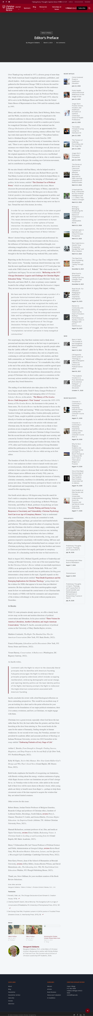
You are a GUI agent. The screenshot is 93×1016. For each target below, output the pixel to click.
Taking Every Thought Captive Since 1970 (46, 2)
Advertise (11, 1004)
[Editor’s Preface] (16, 929)
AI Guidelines (51, 998)
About (10, 986)
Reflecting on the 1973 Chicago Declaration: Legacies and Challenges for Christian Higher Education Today (34, 275)
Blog (9, 989)
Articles (49, 989)
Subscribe (11, 998)
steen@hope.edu (72, 995)
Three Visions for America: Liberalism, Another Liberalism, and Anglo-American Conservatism (34, 621)
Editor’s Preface (12, 936)
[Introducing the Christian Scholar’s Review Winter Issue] (52, 929)
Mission (49, 986)
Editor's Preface (46, 33)
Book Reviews (51, 992)
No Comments (60, 42)
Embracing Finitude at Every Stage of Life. (36, 742)
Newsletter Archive (14, 995)
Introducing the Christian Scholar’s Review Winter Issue (52, 937)
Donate (10, 1001)
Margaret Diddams (34, 42)
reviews (45, 813)
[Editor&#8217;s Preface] (34, 929)
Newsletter (11, 992)
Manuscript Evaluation (54, 995)
